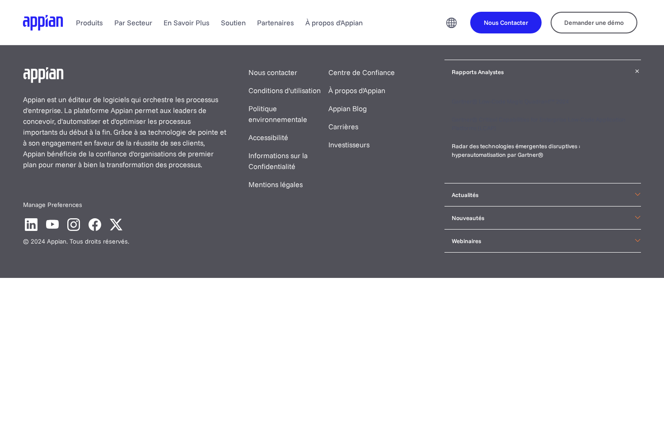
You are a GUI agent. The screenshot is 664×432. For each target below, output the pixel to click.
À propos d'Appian (334, 22)
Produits (89, 22)
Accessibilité (268, 137)
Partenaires (275, 22)
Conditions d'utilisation (284, 90)
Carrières (343, 126)
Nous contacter (272, 72)
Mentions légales (275, 184)
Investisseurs (348, 144)
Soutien (233, 22)
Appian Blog (347, 108)
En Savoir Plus (187, 22)
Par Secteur (133, 22)
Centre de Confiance (361, 72)
